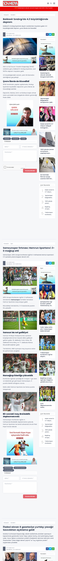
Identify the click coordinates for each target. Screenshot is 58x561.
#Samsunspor (8, 468)
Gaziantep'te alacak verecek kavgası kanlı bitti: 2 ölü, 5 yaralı (33, 8)
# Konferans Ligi (8, 470)
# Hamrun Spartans (20, 468)
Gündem (13, 15)
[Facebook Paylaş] (47, 34)
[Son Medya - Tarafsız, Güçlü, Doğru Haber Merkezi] (10, 3)
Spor (12, 243)
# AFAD (23, 138)
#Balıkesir (6, 138)
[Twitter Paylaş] (50, 34)
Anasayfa (6, 15)
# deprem (15, 138)
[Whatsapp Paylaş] (53, 34)
